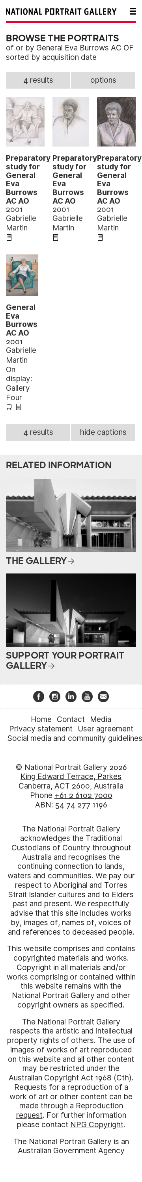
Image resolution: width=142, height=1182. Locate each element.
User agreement (105, 728)
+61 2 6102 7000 (83, 795)
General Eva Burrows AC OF (85, 47)
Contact (71, 719)
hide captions (103, 432)
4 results (38, 80)
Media (100, 719)
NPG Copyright (96, 1124)
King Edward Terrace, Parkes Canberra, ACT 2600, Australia (71, 781)
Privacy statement (41, 728)
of (10, 47)
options (103, 80)
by (29, 47)
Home (41, 719)
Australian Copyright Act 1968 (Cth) (70, 1077)
